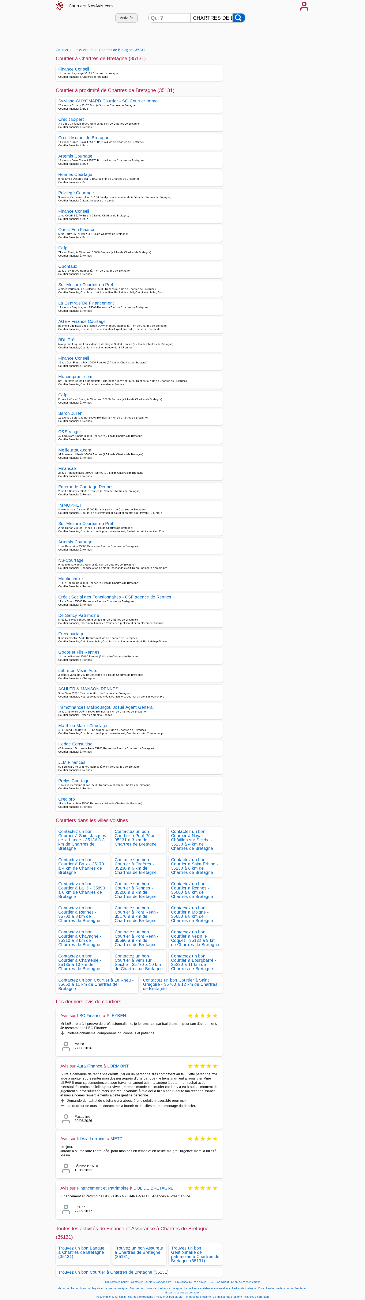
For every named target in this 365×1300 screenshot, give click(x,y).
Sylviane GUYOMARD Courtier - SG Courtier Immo (108, 101)
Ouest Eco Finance (76, 229)
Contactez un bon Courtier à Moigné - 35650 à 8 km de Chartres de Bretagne (192, 914)
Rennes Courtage (75, 174)
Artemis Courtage (75, 156)
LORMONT (118, 1066)
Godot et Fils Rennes (78, 652)
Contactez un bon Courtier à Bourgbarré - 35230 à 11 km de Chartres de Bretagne (193, 962)
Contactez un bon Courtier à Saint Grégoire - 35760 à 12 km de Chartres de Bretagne (180, 984)
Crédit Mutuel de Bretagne (83, 137)
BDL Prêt (67, 339)
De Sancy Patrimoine (78, 615)
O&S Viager (69, 431)
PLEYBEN (116, 1015)
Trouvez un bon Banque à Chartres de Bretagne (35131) (81, 1252)
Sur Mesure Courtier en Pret (85, 284)
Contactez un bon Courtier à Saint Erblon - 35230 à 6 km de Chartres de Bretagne (194, 866)
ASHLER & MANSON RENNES (88, 689)
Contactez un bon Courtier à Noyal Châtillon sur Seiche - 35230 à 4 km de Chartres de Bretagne (192, 840)
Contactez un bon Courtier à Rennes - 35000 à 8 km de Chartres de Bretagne (192, 890)
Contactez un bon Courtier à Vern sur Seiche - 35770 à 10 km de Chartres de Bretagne (139, 962)
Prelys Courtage (74, 780)
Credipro (66, 799)
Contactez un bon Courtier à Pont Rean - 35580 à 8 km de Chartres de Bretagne (137, 938)
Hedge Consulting (75, 744)
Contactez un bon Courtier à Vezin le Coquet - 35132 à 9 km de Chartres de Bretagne (195, 938)
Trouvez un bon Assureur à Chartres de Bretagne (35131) (139, 1252)
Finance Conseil (73, 69)
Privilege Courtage (76, 192)
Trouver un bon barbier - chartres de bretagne (183, 1296)
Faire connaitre (182, 1282)
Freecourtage (71, 633)
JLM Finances (71, 762)
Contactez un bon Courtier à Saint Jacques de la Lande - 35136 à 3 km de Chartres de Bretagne (82, 840)
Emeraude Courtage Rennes (86, 486)
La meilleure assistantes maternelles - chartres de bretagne (220, 1288)
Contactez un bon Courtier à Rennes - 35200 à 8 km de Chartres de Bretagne (136, 890)
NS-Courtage (71, 560)
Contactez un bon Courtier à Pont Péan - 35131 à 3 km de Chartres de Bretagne (136, 837)
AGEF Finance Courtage (82, 321)
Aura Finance (89, 1066)
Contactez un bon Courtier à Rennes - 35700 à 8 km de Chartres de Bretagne (79, 914)
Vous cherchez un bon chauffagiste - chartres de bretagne (93, 1288)
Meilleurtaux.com (74, 450)
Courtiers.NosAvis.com (91, 6)
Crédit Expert (71, 119)
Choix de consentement (245, 1282)
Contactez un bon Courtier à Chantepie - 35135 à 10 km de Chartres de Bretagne (79, 962)
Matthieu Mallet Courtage (82, 725)
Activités (126, 18)
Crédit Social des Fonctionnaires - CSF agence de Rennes (114, 597)
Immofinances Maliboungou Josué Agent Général (106, 707)
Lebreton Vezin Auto (77, 670)
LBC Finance (89, 1015)
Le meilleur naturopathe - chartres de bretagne (241, 1296)
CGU (212, 1282)
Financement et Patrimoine (103, 1188)
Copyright (223, 1282)
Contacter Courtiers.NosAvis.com (151, 1282)
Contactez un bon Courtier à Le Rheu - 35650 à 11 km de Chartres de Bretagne (96, 984)
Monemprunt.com (75, 376)
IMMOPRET (70, 505)
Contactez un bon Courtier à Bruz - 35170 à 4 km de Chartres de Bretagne (81, 866)
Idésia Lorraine (91, 1138)
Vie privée (200, 1282)
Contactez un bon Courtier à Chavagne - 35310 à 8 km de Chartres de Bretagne (79, 938)
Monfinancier (70, 578)
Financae (67, 468)
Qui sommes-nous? (117, 1282)
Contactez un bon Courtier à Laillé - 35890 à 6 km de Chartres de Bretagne (81, 890)
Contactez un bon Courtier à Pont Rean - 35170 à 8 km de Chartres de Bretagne (137, 914)
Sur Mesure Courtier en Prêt (85, 523)
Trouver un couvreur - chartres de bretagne (156, 1288)
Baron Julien (70, 413)
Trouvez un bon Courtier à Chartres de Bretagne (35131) (113, 1272)
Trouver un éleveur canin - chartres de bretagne (124, 1296)
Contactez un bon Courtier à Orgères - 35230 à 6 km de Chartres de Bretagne (136, 866)
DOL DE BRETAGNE (153, 1188)
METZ (116, 1138)
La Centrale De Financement (86, 303)
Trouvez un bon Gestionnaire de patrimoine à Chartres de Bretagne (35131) (195, 1254)
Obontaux (67, 266)
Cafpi (63, 248)
